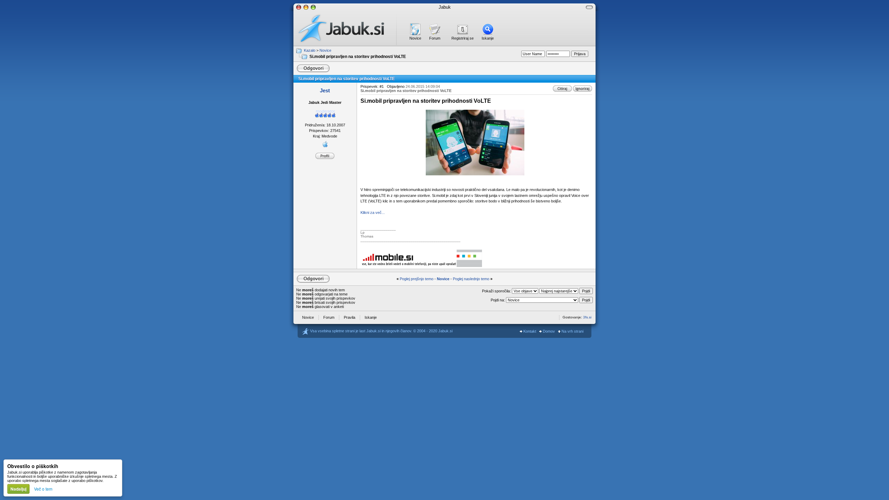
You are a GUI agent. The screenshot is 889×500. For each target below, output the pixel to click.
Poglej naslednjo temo (471, 279)
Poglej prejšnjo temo (416, 279)
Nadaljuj (18, 489)
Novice (415, 38)
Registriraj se (462, 38)
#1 (382, 86)
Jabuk (445, 7)
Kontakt (529, 331)
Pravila (349, 317)
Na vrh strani (571, 331)
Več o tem (43, 489)
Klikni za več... (372, 212)
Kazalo (309, 50)
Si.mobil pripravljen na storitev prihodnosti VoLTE (357, 56)
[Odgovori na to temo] (313, 68)
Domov (548, 331)
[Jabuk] (344, 28)
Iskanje (488, 38)
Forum (434, 38)
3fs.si (587, 317)
